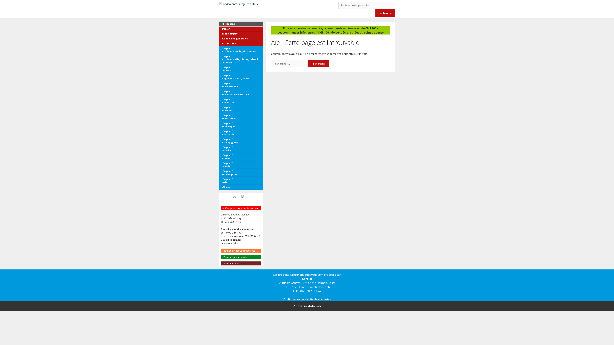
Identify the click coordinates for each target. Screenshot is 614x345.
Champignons (230, 141)
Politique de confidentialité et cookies (307, 299)
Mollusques (229, 125)
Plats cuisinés (230, 85)
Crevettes (228, 101)
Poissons (227, 109)
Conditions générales (235, 38)
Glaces (226, 187)
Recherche (385, 13)
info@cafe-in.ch (320, 287)
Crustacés (228, 133)
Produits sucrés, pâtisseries (239, 50)
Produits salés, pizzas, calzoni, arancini (240, 59)
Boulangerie (229, 172)
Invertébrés (229, 117)
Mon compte (230, 33)
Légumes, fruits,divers (235, 77)
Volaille (227, 149)
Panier (226, 28)
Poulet (227, 156)
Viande (227, 164)
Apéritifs (227, 69)
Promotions (229, 43)
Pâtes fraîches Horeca (235, 93)
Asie (227, 180)
